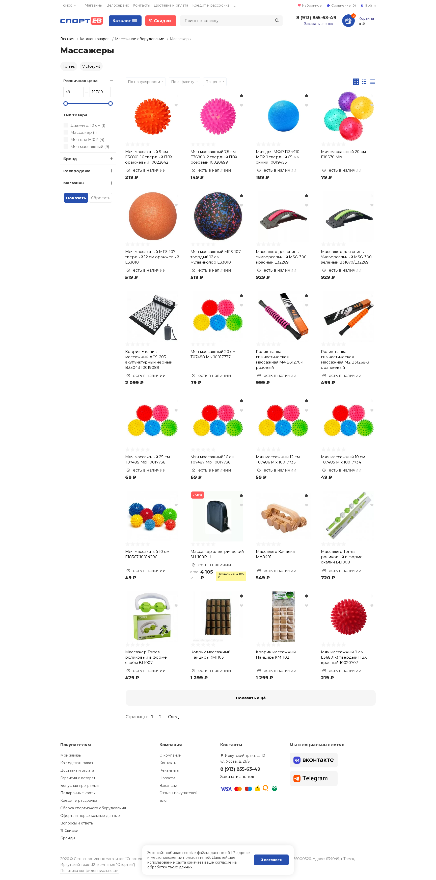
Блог (163, 800)
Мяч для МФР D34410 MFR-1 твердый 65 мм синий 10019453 (277, 157)
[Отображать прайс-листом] (372, 82)
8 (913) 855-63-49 (316, 17)
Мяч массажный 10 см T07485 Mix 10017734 (343, 459)
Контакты (141, 5)
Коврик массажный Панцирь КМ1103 (210, 655)
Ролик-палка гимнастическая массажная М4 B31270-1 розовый (280, 359)
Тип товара (75, 115)
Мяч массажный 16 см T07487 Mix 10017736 (212, 459)
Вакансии (168, 785)
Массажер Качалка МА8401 (275, 554)
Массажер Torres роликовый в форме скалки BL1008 (342, 556)
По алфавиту (182, 82)
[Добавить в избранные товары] (176, 105)
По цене (213, 82)
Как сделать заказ (76, 763)
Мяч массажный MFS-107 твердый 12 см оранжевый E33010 (152, 257)
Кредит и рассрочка (211, 5)
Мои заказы (70, 755)
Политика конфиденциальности (89, 870)
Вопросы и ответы (77, 823)
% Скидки (69, 830)
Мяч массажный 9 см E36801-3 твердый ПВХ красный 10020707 (344, 657)
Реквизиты (169, 770)
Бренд (70, 158)
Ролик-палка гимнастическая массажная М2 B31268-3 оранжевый (345, 359)
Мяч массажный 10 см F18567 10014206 (147, 554)
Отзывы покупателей (178, 793)
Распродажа (77, 170)
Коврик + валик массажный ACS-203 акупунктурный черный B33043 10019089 (148, 359)
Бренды (67, 838)
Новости (167, 778)
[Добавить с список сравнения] (176, 96)
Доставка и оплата (171, 5)
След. (174, 716)
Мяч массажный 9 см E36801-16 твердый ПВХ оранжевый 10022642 (149, 157)
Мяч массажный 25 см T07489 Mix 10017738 (147, 459)
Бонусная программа (79, 785)
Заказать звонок (318, 23)
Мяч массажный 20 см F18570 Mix (343, 154)
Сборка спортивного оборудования (93, 808)
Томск (66, 5)
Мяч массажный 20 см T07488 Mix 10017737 (212, 354)
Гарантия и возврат (77, 778)
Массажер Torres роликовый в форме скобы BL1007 (146, 657)
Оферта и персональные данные (90, 815)
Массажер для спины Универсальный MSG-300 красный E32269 (281, 257)
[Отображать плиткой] (356, 82)
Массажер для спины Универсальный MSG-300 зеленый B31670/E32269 (346, 257)
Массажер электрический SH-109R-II (217, 554)
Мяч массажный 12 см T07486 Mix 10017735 (278, 459)
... (234, 5)
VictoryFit (91, 66)
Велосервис (117, 5)
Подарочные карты (77, 793)
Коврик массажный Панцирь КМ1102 (276, 655)
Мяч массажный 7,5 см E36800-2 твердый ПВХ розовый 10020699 (213, 157)
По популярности (144, 82)
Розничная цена (80, 80)
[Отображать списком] (364, 82)
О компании (170, 755)
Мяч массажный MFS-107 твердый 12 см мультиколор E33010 (215, 257)
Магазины (94, 5)
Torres (69, 66)
